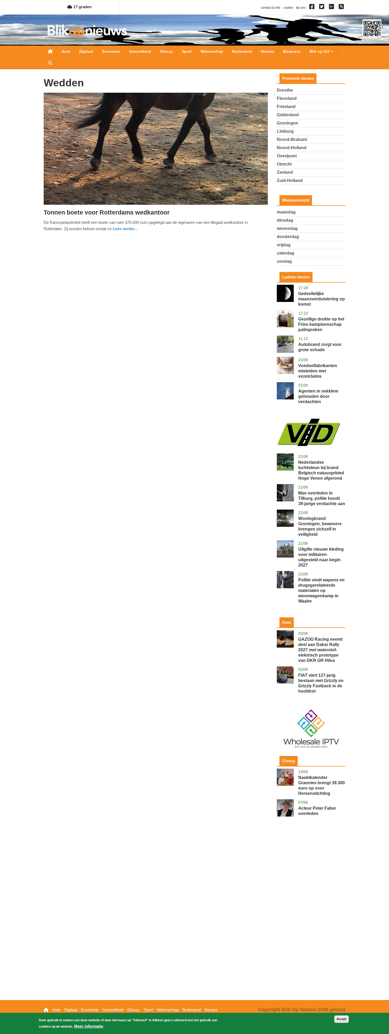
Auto (66, 51)
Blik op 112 (320, 51)
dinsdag (285, 220)
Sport (187, 51)
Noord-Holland (291, 147)
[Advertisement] (311, 916)
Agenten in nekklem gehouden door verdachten (318, 396)
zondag (284, 261)
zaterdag (285, 253)
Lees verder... (125, 228)
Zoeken (50, 63)
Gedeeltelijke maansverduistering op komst (321, 298)
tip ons (301, 8)
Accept (341, 1018)
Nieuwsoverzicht (50, 51)
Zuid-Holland (290, 180)
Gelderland (288, 115)
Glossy (166, 51)
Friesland (286, 106)
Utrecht (284, 164)
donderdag (288, 236)
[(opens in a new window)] (312, 8)
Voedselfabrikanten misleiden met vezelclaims (317, 370)
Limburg (285, 131)
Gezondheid (140, 51)
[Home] (87, 31)
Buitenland (242, 51)
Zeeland (285, 172)
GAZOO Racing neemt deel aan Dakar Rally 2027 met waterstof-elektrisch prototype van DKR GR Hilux (320, 650)
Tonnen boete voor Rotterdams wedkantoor (107, 212)
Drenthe (285, 90)
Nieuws (267, 51)
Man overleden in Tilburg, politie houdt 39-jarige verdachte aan (321, 498)
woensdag (287, 228)
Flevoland (287, 98)
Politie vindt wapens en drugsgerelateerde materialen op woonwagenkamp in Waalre (321, 590)
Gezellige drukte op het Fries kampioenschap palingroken (321, 324)
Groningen (287, 123)
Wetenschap (212, 51)
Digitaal (86, 51)
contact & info (270, 8)
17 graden (82, 7)
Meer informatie (88, 1026)
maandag (286, 212)
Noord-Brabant (292, 139)
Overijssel (287, 156)
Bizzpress (292, 51)
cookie (288, 8)
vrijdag (284, 245)
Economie (111, 51)
